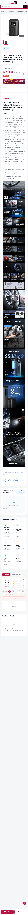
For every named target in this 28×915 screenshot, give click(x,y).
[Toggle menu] (2, 2)
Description (6, 98)
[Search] (25, 6)
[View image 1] (5, 42)
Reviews (7, 574)
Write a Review (17, 574)
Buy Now (20, 912)
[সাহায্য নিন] (24, 903)
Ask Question (21, 491)
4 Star (18, 591)
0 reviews (17, 65)
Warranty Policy (14, 479)
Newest (11, 594)
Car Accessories (10, 11)
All (9, 591)
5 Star (13, 591)
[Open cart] (25, 2)
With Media (5, 594)
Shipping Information (15, 480)
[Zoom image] (22, 18)
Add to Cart (7, 912)
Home (2, 11)
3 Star (23, 591)
